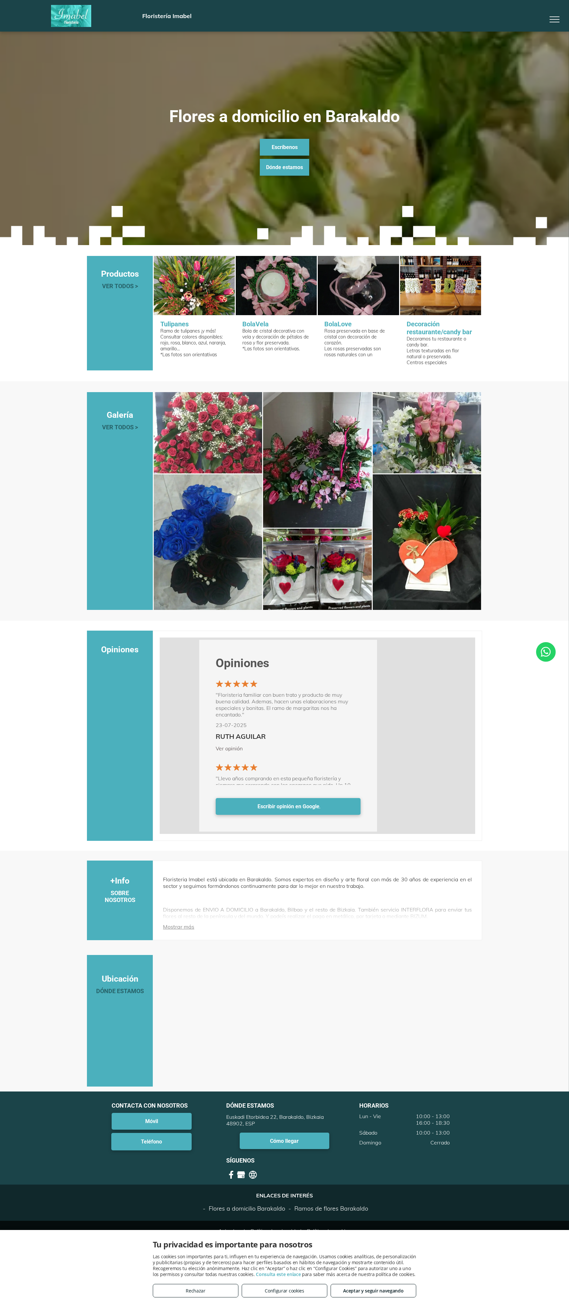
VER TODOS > (120, 286)
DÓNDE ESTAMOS (120, 991)
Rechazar (195, 1291)
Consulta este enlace (278, 1274)
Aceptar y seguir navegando (373, 1291)
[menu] (554, 19)
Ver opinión (229, 748)
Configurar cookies (284, 1291)
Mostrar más (178, 926)
